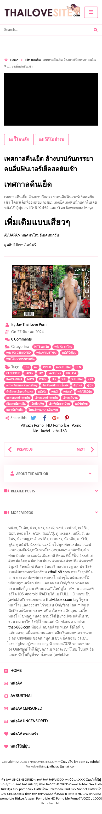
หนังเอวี (67, 391)
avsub (47, 367)
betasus (64, 629)
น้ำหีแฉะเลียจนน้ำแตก (19, 391)
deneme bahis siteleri (24, 601)
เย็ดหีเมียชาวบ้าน (59, 404)
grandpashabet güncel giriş (25, 546)
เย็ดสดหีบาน (70, 397)
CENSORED (13, 373)
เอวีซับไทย (81, 404)
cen (78, 367)
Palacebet (40, 551)
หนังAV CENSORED (26, 708)
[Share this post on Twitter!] (33, 418)
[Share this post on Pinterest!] (67, 418)
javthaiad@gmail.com (61, 766)
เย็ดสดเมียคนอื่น (16, 404)
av (35, 367)
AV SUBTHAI (21, 696)
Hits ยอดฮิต (33, 59)
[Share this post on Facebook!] (45, 418)
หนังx (54, 391)
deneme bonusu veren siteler (42, 607)
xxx (90, 379)
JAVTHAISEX (92, 793)
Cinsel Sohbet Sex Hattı (85, 784)
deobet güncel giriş (78, 562)
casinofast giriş (87, 634)
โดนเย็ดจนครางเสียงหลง (43, 410)
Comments (21, 339)
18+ (26, 367)
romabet (11, 640)
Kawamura (14, 379)
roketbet (29, 640)
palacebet (12, 562)
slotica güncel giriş (58, 529)
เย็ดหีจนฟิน (37, 404)
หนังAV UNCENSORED (29, 721)
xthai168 (60, 431)
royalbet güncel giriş (69, 524)
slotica (86, 579)
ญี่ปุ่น (90, 385)
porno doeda (42, 524)
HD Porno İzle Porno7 (65, 798)
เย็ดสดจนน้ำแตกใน (46, 397)
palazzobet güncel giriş (44, 535)
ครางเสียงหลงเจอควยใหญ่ (21, 385)
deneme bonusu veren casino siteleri (70, 595)
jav (40, 373)
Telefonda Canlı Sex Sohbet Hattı (72, 789)
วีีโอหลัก (21, 139)
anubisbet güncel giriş (32, 540)
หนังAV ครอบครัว (24, 734)
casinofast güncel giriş (21, 529)
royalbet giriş (75, 568)
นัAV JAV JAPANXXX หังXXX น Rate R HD (53, 793)
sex (54, 379)
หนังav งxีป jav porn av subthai (79, 761)
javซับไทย (54, 373)
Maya (30, 379)
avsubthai (63, 367)
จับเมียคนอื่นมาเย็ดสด (55, 385)
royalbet (75, 573)
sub (63, 379)
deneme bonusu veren (46, 573)
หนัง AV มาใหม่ (63, 347)
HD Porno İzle (57, 425)
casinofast (60, 551)
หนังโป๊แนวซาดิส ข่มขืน (20, 359)
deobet (94, 568)
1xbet (25, 629)
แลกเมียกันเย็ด (15, 410)
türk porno (20, 789)
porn (43, 379)
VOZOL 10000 (91, 798)
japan (29, 373)
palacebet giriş (49, 568)
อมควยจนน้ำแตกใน (18, 397)
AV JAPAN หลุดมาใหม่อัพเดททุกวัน (31, 235)
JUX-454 (71, 373)
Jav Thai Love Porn (31, 325)
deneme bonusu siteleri (69, 618)
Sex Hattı (34, 789)
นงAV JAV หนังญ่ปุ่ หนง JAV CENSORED (41, 784)
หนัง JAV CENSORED (18, 353)
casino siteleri (55, 601)
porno (9, 524)
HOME (16, 671)
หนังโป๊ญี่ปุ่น (69, 353)
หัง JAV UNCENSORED (17, 779)
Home (14, 59)
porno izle (23, 524)
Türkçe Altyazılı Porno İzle (32, 798)
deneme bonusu (82, 607)
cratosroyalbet (39, 634)
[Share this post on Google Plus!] (56, 418)
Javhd (45, 431)
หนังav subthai (46, 353)
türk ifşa (6, 789)
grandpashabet (65, 540)
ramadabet (71, 590)
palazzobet (15, 573)
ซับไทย (77, 385)
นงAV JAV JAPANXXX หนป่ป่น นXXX (59, 779)
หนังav (42, 391)
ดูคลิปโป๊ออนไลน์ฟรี (20, 245)
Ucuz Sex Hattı (51, 803)
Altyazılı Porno (32, 425)
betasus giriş (43, 629)
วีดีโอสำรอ (53, 139)
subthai (77, 379)
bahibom (79, 551)
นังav (45, 789)
